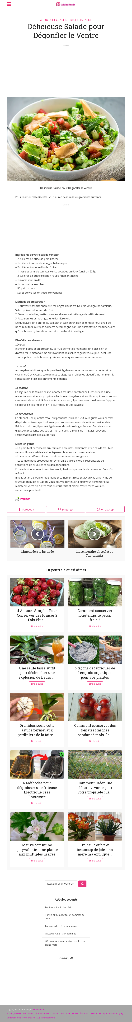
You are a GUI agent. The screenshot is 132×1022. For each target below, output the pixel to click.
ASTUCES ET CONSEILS (54, 20)
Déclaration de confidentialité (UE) (23, 1017)
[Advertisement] (66, 69)
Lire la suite (37, 626)
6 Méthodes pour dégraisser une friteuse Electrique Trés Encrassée (37, 790)
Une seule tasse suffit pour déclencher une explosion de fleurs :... (37, 673)
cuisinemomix (40, 1009)
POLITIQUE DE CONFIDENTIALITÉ (22, 1013)
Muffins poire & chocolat (58, 907)
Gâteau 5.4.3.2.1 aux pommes (60, 933)
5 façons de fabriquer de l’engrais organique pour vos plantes (95, 673)
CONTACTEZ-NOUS (69, 1013)
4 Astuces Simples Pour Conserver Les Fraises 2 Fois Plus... (37, 615)
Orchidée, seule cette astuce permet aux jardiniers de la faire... (37, 730)
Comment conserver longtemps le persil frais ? (94, 615)
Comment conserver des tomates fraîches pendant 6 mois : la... (95, 730)
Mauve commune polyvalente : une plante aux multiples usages (37, 849)
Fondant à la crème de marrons (61, 926)
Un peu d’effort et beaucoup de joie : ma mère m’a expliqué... (95, 849)
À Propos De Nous (88, 1013)
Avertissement (48, 1017)
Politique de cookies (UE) (111, 1013)
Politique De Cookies (48, 1013)
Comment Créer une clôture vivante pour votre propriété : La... (94, 787)
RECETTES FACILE (81, 20)
